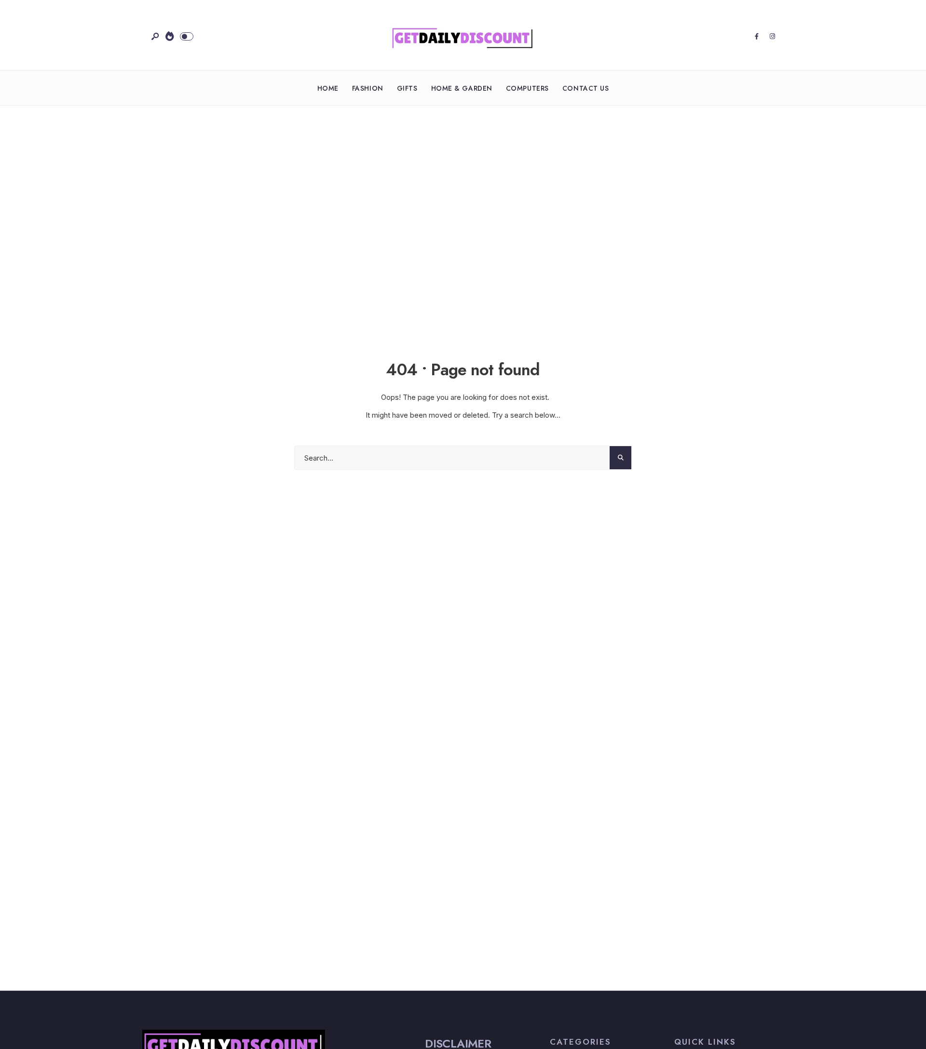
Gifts (407, 88)
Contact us (585, 88)
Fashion (367, 88)
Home (328, 88)
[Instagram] (772, 36)
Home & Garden (461, 88)
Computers (527, 88)
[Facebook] (756, 36)
